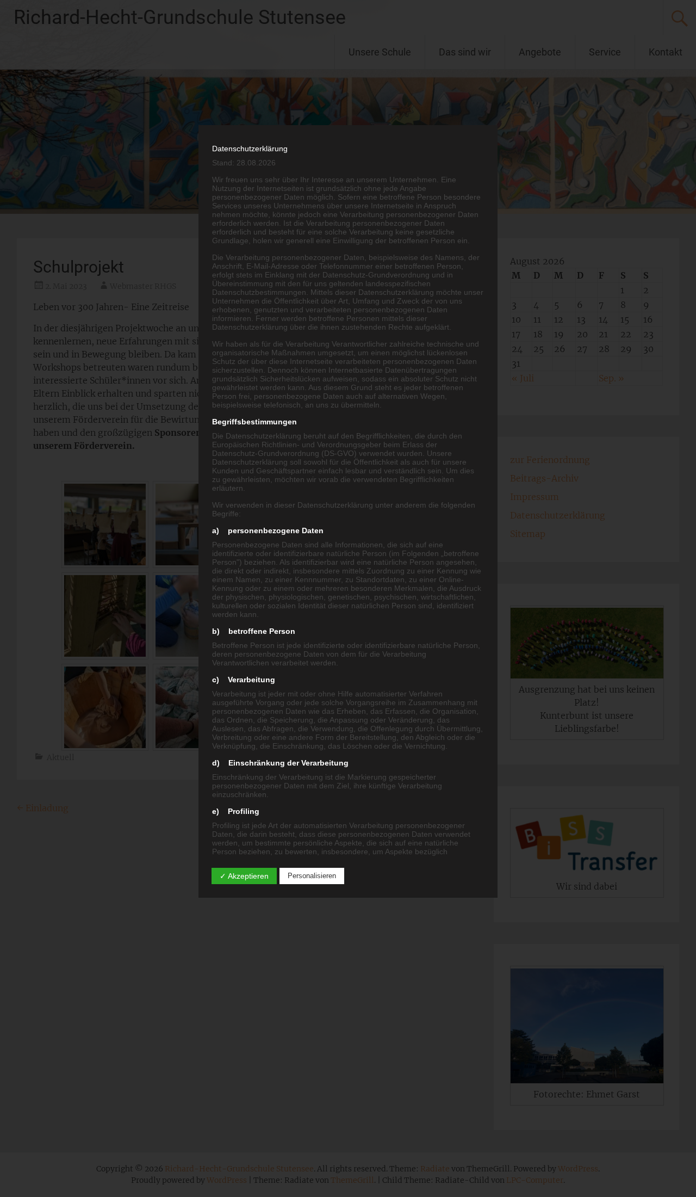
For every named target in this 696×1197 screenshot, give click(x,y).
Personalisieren (312, 876)
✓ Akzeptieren (244, 876)
